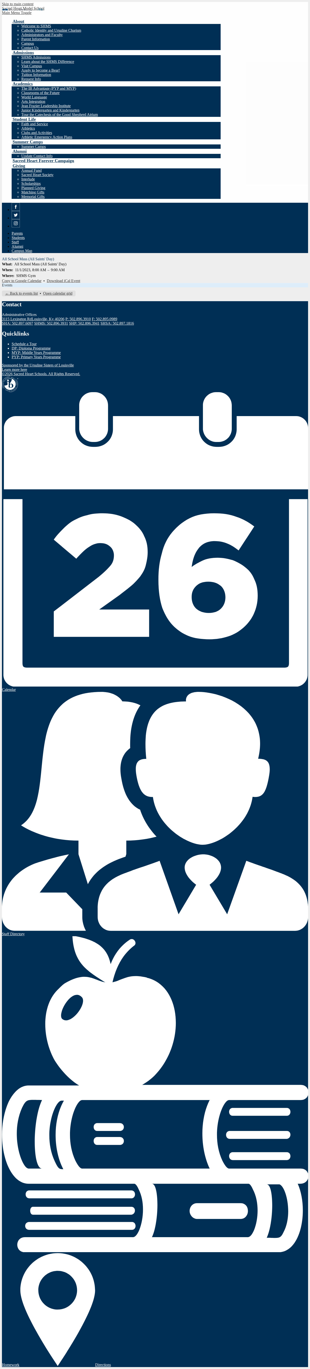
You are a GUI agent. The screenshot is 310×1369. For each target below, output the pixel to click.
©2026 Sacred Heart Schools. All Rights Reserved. (41, 374)
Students (18, 238)
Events (7, 285)
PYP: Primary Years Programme (36, 357)
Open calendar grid (57, 293)
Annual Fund (31, 170)
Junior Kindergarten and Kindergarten (50, 110)
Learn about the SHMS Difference (47, 62)
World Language (34, 97)
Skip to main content (17, 4)
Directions (103, 1365)
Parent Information (35, 39)
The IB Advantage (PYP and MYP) (48, 88)
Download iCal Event (63, 281)
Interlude (28, 179)
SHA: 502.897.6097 (17, 323)
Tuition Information (36, 75)
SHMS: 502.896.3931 (51, 323)
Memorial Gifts (33, 197)
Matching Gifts (32, 192)
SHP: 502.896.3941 (84, 323)
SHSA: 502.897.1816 (117, 323)
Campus (27, 43)
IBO (10, 384)
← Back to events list (21, 293)
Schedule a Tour (24, 344)
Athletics (28, 128)
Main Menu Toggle (16, 13)
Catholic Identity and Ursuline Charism (51, 30)
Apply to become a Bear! (40, 70)
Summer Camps (33, 146)
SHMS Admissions (36, 57)
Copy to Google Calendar (21, 281)
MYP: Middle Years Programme (36, 353)
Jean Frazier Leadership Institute (46, 106)
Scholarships (31, 183)
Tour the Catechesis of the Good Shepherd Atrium (59, 114)
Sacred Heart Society (37, 175)
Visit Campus (31, 66)
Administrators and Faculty (42, 35)
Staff (15, 242)
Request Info (31, 79)
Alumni (17, 246)
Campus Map (22, 251)
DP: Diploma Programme (31, 348)
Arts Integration (33, 101)
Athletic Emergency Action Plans (46, 137)
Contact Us (30, 48)
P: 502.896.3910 (78, 319)
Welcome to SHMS (36, 26)
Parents (17, 233)
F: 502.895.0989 (104, 319)
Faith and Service (34, 124)
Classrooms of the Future (40, 93)
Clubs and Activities (36, 133)
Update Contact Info (37, 156)
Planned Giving (33, 188)
